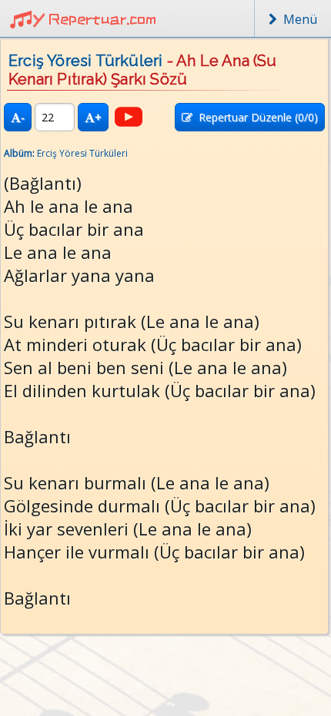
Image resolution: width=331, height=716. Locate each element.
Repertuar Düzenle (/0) (255, 117)
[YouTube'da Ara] (128, 117)
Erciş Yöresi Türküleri (85, 60)
